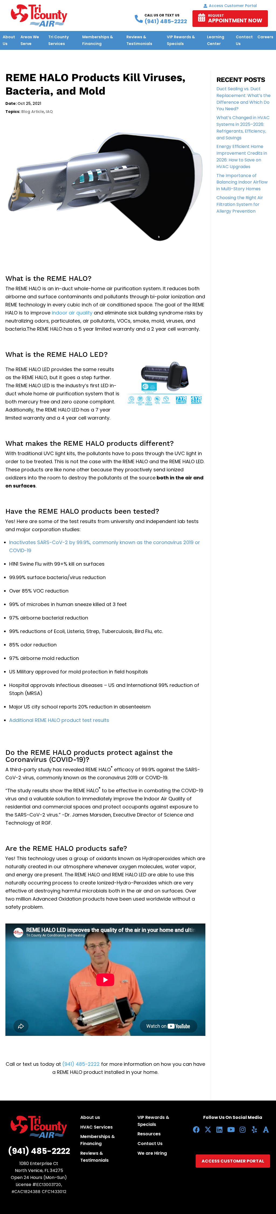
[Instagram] (242, 1129)
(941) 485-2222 (81, 1064)
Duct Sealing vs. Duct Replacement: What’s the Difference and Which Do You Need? (243, 99)
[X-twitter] (208, 1129)
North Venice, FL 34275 (39, 1170)
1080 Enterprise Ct (38, 1163)
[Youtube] (231, 1129)
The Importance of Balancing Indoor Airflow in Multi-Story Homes (242, 182)
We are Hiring (152, 1153)
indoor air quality (72, 312)
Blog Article (32, 111)
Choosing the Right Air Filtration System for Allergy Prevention (239, 204)
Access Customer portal (233, 5)
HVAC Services (96, 1127)
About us (90, 1117)
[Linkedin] (219, 1129)
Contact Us (150, 1143)
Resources (149, 1134)
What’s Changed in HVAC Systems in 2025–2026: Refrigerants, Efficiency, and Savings (243, 128)
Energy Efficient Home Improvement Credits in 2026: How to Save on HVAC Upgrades (241, 156)
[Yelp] (254, 1129)
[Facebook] (196, 1129)
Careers (265, 37)
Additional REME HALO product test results (59, 720)
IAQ (49, 111)
